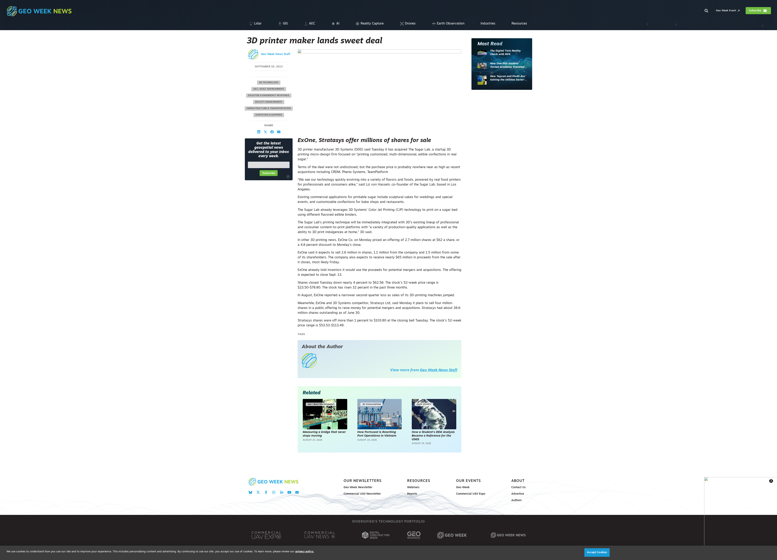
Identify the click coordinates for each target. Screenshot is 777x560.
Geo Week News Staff (275, 54)
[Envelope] (296, 492)
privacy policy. (304, 551)
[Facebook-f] (266, 492)
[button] (258, 131)
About (518, 481)
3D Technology (269, 83)
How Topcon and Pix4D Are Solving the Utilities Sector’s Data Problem (508, 78)
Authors (516, 500)
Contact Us (518, 487)
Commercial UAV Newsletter (362, 494)
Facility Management (268, 102)
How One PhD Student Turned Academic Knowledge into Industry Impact (508, 65)
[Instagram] (273, 492)
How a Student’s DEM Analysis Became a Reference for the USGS (433, 436)
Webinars (413, 487)
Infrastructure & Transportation (269, 108)
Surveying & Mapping (268, 115)
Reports (412, 494)
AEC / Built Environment (268, 89)
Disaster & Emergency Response (268, 95)
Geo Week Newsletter (358, 487)
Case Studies (424, 404)
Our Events (468, 481)
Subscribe (268, 173)
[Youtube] (289, 492)
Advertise (517, 494)
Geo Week (463, 487)
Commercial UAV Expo (470, 494)
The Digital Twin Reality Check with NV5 (505, 53)
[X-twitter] (258, 492)
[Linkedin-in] (281, 492)
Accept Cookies (597, 552)
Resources (418, 481)
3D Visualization (371, 404)
